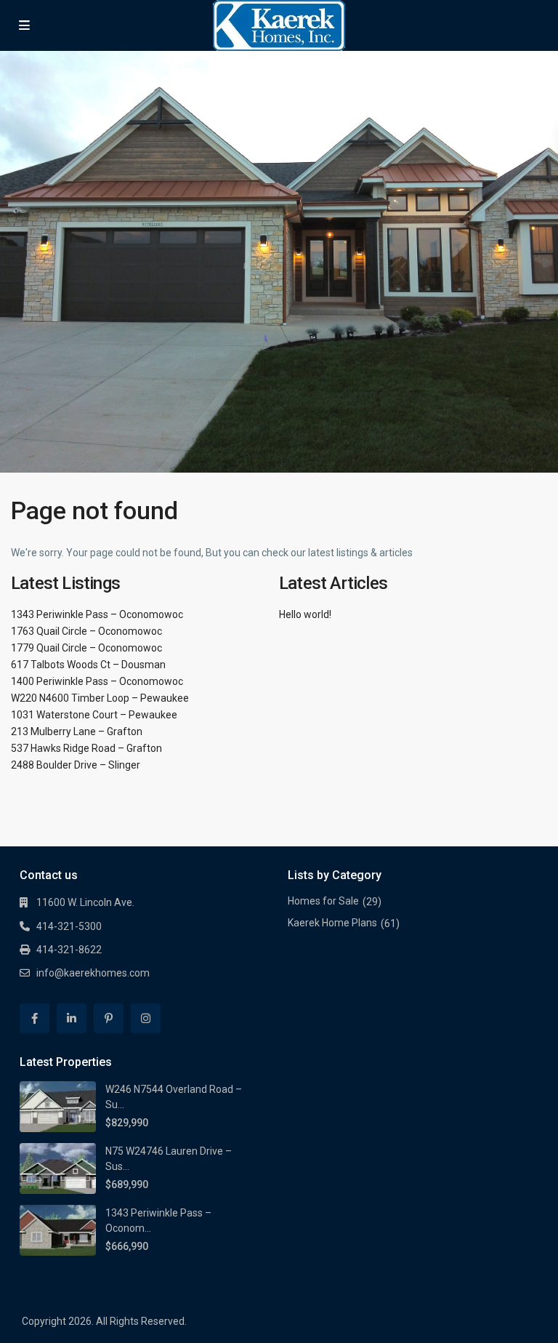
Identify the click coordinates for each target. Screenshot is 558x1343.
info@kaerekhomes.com (93, 973)
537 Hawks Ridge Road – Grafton (86, 748)
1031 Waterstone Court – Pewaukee (94, 715)
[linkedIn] (71, 1018)
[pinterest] (109, 1018)
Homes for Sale (323, 901)
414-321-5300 (69, 926)
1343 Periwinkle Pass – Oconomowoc (97, 614)
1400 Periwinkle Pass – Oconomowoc (97, 681)
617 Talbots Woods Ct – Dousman (88, 664)
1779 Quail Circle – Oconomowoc (86, 648)
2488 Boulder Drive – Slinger (75, 765)
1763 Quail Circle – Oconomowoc (86, 631)
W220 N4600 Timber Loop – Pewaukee (100, 698)
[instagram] (146, 1018)
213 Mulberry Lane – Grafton (76, 731)
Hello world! (305, 614)
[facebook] (34, 1018)
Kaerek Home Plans (332, 923)
